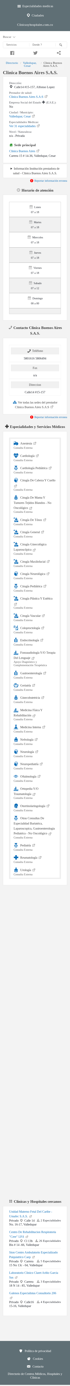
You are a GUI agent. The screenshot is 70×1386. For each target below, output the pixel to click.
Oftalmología (25, 778)
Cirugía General (27, 534)
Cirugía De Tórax (28, 522)
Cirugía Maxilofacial (30, 564)
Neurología (24, 754)
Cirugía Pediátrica (28, 588)
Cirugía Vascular (27, 617)
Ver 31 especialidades (22, 126)
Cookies (37, 1358)
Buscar (7, 36)
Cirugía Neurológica (30, 576)
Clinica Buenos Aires (22, 151)
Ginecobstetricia (27, 700)
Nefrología (24, 741)
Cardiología (24, 458)
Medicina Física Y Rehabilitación (28, 714)
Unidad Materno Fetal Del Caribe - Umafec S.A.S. (30, 1214)
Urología (23, 872)
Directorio (12, 62)
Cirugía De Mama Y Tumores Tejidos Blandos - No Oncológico (32, 504)
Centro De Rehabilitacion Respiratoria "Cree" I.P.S (32, 1234)
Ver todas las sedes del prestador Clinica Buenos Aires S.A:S (36, 405)
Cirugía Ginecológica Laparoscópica (30, 549)
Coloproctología (27, 630)
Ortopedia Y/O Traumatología (26, 793)
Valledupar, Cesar (30, 64)
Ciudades (37, 15)
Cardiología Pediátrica (31, 470)
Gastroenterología (28, 675)
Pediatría (23, 847)
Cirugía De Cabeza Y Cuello (34, 485)
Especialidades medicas (37, 6)
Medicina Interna (28, 729)
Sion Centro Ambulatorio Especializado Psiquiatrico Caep (33, 1255)
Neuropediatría (26, 766)
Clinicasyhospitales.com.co (35, 24)
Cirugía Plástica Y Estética (33, 603)
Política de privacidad (37, 1351)
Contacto (38, 1366)
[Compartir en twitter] (35, 52)
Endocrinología (27, 642)
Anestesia (23, 445)
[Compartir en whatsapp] (58, 52)
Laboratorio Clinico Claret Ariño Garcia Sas (33, 1275)
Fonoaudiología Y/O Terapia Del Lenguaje (34, 659)
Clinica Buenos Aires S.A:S (26, 96)
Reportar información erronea (50, 180)
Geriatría (23, 687)
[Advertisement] (35, 929)
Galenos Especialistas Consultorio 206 (32, 1293)
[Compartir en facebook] (11, 52)
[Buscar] (61, 45)
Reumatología (26, 860)
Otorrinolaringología (30, 808)
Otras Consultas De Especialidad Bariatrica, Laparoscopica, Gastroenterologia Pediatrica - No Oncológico (34, 828)
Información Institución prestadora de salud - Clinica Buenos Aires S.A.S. (36, 171)
